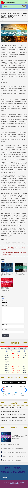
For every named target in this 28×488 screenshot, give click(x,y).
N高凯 (7, 353)
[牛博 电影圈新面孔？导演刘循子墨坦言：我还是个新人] (7, 267)
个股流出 (20, 348)
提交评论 (6, 335)
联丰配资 (7, 468)
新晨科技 (7, 366)
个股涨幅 (3, 348)
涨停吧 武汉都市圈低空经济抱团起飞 (10, 411)
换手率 (25, 348)
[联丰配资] (8, 2)
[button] (2, 390)
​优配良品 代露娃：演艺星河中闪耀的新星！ (14, 448)
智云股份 (7, 355)
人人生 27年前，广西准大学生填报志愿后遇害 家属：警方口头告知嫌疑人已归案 (19, 437)
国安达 (7, 372)
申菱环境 (7, 368)
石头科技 (7, 357)
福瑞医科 (7, 370)
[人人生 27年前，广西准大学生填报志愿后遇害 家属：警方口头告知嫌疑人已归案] (6, 437)
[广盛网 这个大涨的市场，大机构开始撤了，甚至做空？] (21, 267)
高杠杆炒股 (17, 468)
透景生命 (7, 360)
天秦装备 (7, 362)
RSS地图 (16, 482)
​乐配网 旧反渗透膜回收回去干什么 (11, 444)
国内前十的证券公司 (19, 472)
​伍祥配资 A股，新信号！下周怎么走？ (12, 460)
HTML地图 (21, 482)
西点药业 (7, 364)
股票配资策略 (5, 472)
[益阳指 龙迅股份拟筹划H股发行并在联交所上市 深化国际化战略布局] (7, 282)
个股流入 (14, 348)
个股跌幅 (9, 348)
